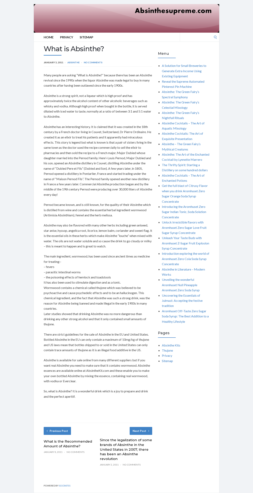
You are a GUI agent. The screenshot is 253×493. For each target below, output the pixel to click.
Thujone (167, 350)
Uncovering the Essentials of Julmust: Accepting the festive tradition (182, 300)
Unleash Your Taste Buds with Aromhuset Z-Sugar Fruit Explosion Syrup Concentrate (185, 243)
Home (49, 37)
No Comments (93, 62)
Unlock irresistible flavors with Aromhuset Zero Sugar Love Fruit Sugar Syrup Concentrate (184, 227)
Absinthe (73, 62)
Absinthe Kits (171, 345)
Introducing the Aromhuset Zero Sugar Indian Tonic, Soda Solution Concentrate (184, 212)
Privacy (66, 37)
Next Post (139, 430)
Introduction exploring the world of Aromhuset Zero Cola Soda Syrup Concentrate (185, 259)
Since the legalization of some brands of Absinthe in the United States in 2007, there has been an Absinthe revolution (126, 449)
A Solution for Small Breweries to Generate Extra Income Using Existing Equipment (184, 71)
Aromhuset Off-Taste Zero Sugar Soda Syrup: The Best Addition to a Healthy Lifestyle (185, 316)
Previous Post (59, 430)
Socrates (64, 485)
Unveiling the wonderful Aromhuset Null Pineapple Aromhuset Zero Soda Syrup (181, 285)
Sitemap (86, 37)
